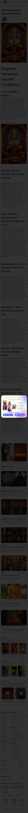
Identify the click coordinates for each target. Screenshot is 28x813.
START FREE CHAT (20, 414)
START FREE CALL (9, 414)
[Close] (25, 397)
